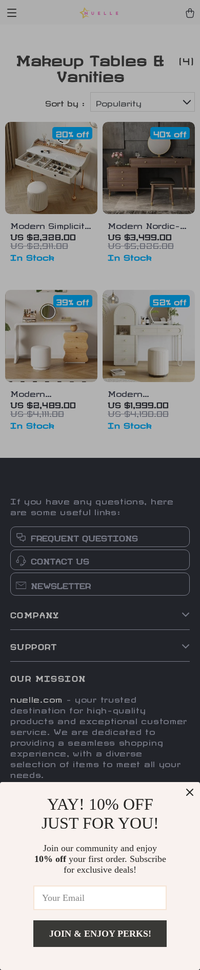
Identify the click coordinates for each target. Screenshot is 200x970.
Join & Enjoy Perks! (100, 934)
